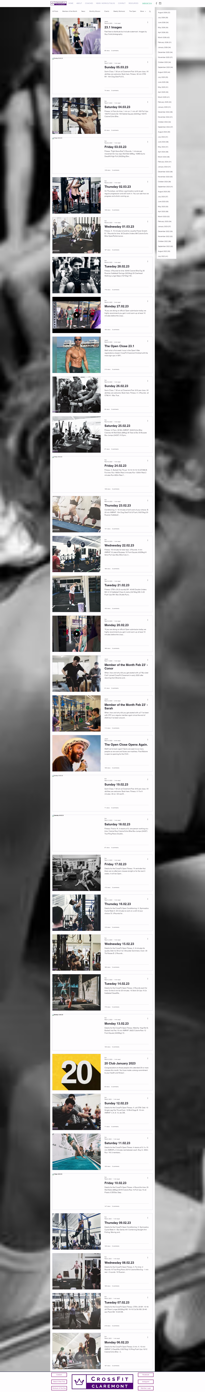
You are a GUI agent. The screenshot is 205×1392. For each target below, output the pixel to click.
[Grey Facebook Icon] (156, 3)
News (83, 11)
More (142, 11)
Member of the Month (69, 11)
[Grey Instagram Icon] (160, 3)
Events (107, 11)
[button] (150, 11)
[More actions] (148, 22)
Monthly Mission (94, 11)
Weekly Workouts (119, 11)
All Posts (55, 11)
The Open (132, 11)
